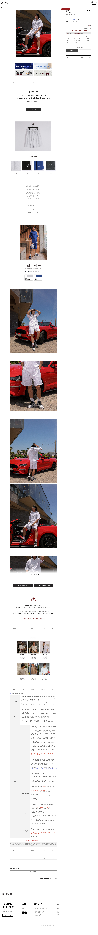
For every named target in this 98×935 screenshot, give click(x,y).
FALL (66, 7)
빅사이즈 (17, 7)
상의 (28, 7)
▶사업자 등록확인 (47, 909)
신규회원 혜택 (69, 7)
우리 (57, 912)
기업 (57, 911)
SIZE (76, 57)
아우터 (26, 7)
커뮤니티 (58, 7)
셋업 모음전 (42, 7)
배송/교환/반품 (33, 82)
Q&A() (53, 82)
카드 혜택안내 (75, 21)
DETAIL (81, 57)
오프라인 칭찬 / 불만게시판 (8, 915)
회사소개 (23, 907)
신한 (57, 907)
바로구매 (71, 50)
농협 (57, 908)
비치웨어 (36, 7)
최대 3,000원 (75, 19)
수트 (39, 7)
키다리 (21, 7)
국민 (57, 909)
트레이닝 (33, 7)
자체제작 (4, 7)
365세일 (54, 7)
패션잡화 (51, 7)
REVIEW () (88, 57)
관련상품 (23, 82)
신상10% (9, 7)
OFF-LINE (62, 7)
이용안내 (23, 908)
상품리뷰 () (43, 82)
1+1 (6, 7)
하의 (30, 7)
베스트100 (13, 7)
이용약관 (23, 909)
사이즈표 (14, 82)
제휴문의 (25, 913)
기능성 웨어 (47, 7)
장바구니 (85, 50)
